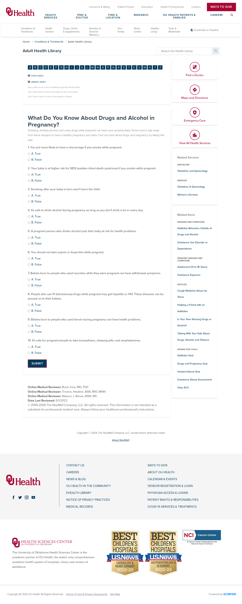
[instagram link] (26, 497)
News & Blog (76, 479)
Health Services (50, 16)
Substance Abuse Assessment (194, 379)
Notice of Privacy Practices (88, 500)
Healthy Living (155, 30)
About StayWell (120, 440)
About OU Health (161, 472)
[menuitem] (231, 17)
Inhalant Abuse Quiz (188, 371)
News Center (137, 30)
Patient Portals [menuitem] (125, 7)
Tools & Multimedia (174, 30)
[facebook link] (13, 497)
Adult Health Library (80, 41)
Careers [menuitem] (196, 7)
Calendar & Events (162, 479)
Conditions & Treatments (28, 30)
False (36, 159)
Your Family (120, 30)
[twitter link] (20, 497)
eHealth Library (78, 493)
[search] (184, 51)
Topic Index (37, 76)
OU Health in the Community (88, 486)
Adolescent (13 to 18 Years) (192, 266)
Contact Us (75, 465)
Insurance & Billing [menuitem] (99, 7)
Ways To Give (221, 7)
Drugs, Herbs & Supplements (71, 30)
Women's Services (187, 194)
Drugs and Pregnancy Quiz (192, 363)
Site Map (115, 594)
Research (141, 15)
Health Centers (49, 30)
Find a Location (113, 16)
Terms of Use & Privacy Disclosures (87, 594)
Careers (216, 15)
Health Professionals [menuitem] (172, 7)
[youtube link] (33, 497)
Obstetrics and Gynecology (192, 170)
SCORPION (229, 594)
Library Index (38, 82)
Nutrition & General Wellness (95, 31)
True (36, 153)
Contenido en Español (206, 30)
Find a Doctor (82, 16)
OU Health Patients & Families (179, 16)
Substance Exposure (188, 274)
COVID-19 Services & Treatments (172, 507)
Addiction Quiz (185, 355)
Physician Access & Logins (168, 493)
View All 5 (183, 387)
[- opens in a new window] (42, 542)
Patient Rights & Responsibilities (173, 500)
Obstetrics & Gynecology (191, 186)
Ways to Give (158, 465)
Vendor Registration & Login (170, 486)
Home (26, 41)
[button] (37, 363)
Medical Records (79, 507)
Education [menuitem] (147, 7)
